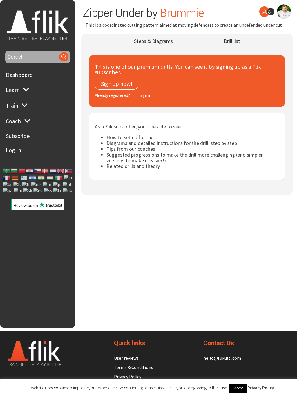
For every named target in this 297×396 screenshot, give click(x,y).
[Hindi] (41, 178)
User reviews (126, 358)
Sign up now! (116, 83)
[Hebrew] (33, 178)
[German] (15, 178)
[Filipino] (69, 171)
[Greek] (24, 178)
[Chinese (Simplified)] (22, 171)
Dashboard (19, 74)
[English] (61, 171)
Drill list (232, 41)
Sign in (145, 95)
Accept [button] (238, 388)
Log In (13, 150)
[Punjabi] (8, 190)
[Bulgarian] (14, 171)
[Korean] (8, 184)
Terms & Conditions (133, 367)
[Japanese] (68, 178)
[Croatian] (30, 171)
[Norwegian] (48, 184)
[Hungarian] (50, 178)
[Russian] (18, 190)
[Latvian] (17, 184)
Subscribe (18, 135)
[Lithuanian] (26, 184)
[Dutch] (53, 171)
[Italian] (59, 178)
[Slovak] (28, 190)
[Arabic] (6, 171)
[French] (6, 178)
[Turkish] (57, 190)
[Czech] (37, 171)
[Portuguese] (68, 184)
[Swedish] (48, 190)
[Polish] (57, 184)
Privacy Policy (127, 376)
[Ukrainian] (68, 190)
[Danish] (45, 171)
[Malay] (36, 184)
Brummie (182, 13)
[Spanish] (38, 190)
